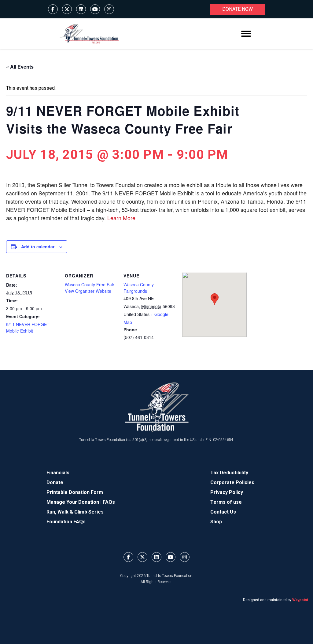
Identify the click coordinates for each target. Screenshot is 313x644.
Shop (216, 522)
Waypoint (300, 600)
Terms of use (226, 502)
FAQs (109, 502)
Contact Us (223, 512)
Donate (54, 482)
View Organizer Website (88, 291)
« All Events (20, 66)
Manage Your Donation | (74, 502)
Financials (57, 473)
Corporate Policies (232, 482)
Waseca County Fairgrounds (138, 287)
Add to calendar (37, 246)
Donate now (237, 9)
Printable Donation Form (74, 492)
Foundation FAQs (66, 522)
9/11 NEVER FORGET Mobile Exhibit (28, 327)
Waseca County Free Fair (89, 284)
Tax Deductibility (229, 473)
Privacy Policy (226, 492)
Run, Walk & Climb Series (75, 512)
